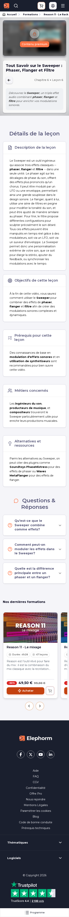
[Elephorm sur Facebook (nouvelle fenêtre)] (21, 754)
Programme (37, 912)
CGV (36, 782)
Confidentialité (35, 788)
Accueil (11, 14)
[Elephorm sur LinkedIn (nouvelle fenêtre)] (50, 754)
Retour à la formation (9, 80)
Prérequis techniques (35, 828)
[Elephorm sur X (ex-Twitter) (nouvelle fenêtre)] (30, 754)
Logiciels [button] (14, 858)
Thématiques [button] (17, 842)
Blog (36, 816)
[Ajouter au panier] (50, 691)
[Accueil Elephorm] (35, 738)
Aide (36, 770)
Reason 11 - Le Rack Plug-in (55, 14)
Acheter (28, 690)
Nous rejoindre (35, 799)
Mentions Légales (36, 805)
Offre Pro (36, 793)
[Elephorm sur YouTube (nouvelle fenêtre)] (40, 754)
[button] (29, 706)
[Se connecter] (53, 6)
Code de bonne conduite (35, 822)
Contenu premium (34, 44)
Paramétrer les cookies (35, 811)
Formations (30, 14)
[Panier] (41, 6)
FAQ (36, 776)
